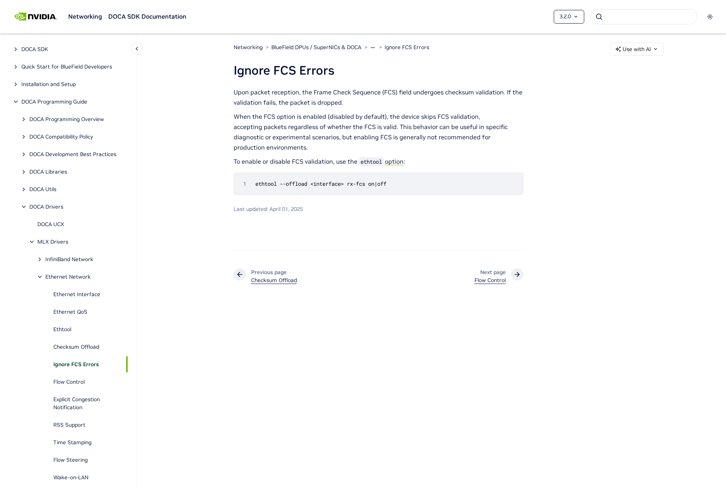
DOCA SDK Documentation (147, 16)
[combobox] (644, 17)
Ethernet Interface (76, 294)
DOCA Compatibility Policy (61, 136)
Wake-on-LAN (70, 477)
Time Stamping (72, 442)
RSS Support (69, 424)
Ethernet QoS (70, 311)
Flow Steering (70, 459)
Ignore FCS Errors (76, 364)
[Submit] (599, 17)
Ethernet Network (68, 276)
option (394, 161)
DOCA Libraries (48, 171)
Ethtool (62, 329)
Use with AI (637, 49)
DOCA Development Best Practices (72, 154)
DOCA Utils (42, 189)
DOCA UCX (50, 224)
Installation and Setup (48, 84)
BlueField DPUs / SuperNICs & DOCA (316, 47)
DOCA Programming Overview (66, 119)
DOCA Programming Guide (54, 101)
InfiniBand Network (69, 259)
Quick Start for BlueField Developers (66, 66)
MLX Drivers (52, 241)
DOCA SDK (34, 49)
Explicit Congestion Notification (76, 403)
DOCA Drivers (46, 206)
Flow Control (69, 381)
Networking (85, 16)
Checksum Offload (76, 346)
